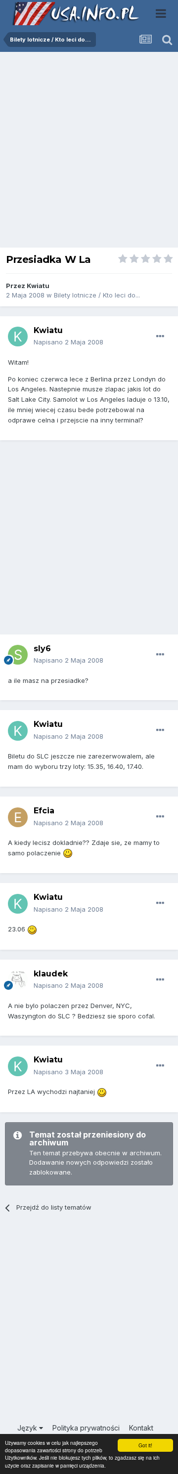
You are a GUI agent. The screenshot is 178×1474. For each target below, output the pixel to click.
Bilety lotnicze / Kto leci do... (97, 295)
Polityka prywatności (86, 1428)
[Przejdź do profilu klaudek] (18, 980)
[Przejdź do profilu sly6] (18, 655)
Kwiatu (38, 286)
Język (28, 1428)
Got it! (145, 1445)
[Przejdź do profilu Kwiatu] (18, 336)
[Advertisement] (89, 152)
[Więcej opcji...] (160, 336)
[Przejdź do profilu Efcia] (18, 817)
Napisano (68, 342)
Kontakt (141, 1428)
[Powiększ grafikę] (68, 853)
